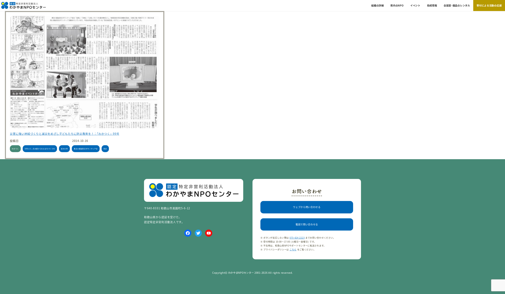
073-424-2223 (297, 237)
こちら (293, 249)
